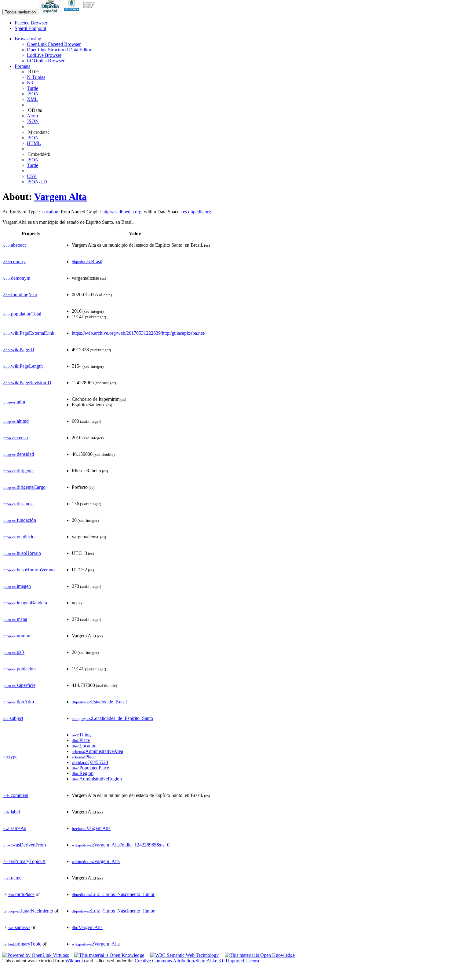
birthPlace (21, 894)
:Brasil (87, 261)
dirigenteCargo (24, 487)
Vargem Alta (60, 196)
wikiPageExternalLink (28, 333)
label (11, 811)
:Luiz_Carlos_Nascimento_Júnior (113, 894)
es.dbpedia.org (197, 211)
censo (15, 437)
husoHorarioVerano (29, 569)
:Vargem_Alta (96, 861)
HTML (34, 143)
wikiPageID (18, 349)
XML (32, 99)
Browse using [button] (28, 38)
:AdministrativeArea (97, 751)
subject (13, 718)
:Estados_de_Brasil (99, 701)
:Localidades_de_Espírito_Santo (112, 718)
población (19, 668)
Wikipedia (75, 960)
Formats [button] (22, 66)
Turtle (32, 88)
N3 (30, 82)
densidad (18, 454)
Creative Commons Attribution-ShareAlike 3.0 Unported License (197, 960)
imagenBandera (25, 602)
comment (15, 795)
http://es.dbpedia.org (121, 211)
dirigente (18, 470)
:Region (82, 773)
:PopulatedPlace (90, 767)
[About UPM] (80, 11)
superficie (19, 685)
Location (49, 211)
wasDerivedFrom (24, 844)
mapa (15, 619)
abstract (14, 245)
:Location (84, 745)
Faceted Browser (31, 22)
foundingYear (20, 294)
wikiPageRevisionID (27, 382)
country (14, 261)
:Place (81, 740)
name (12, 877)
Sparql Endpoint (30, 28)
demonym (16, 278)
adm (14, 401)
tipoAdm (18, 701)
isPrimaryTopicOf (24, 861)
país (13, 652)
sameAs (14, 828)
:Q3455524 (90, 762)
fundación (19, 520)
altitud (16, 421)
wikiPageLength (23, 366)
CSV (32, 176)
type (10, 756)
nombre (17, 635)
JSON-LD (37, 181)
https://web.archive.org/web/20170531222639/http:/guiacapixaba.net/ (138, 333)
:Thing (81, 734)
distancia (18, 503)
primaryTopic (24, 943)
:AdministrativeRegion (97, 778)
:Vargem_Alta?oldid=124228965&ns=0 (121, 844)
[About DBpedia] (50, 11)
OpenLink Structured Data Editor (59, 49)
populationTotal (22, 313)
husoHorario (22, 553)
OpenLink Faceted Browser (54, 44)
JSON (33, 93)
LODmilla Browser (45, 60)
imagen (17, 586)
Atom (32, 115)
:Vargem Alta (91, 828)
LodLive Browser (44, 55)
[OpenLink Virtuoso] (35, 955)
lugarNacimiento (30, 910)
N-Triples (36, 77)
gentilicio (19, 536)
